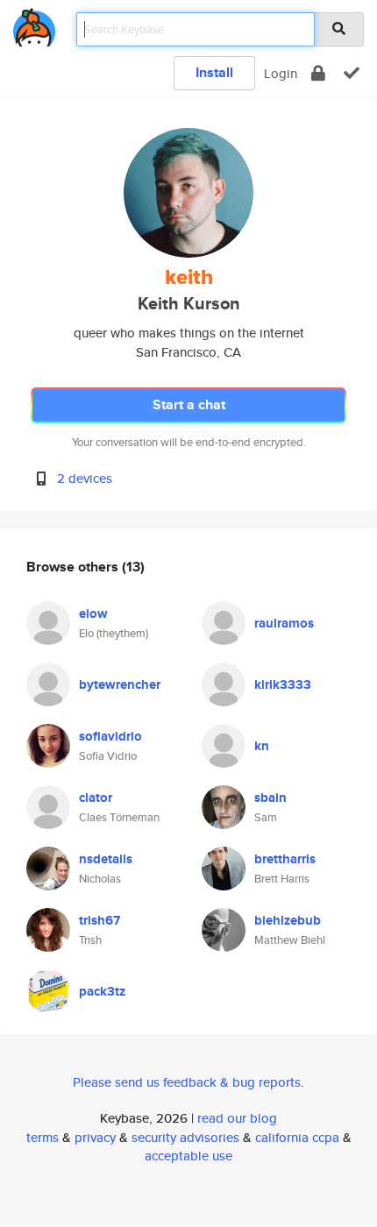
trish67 (99, 920)
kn (261, 745)
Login (280, 73)
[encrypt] (318, 73)
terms (42, 1137)
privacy (95, 1137)
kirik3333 (282, 684)
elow (93, 613)
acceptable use (188, 1155)
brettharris (285, 859)
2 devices (84, 478)
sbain (270, 797)
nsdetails (105, 859)
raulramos (284, 623)
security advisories (185, 1137)
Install (214, 72)
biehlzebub (287, 920)
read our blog (237, 1118)
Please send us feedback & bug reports (187, 1082)
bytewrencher (119, 684)
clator (95, 797)
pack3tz (102, 991)
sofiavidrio (110, 736)
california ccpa (297, 1137)
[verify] (351, 73)
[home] (34, 24)
